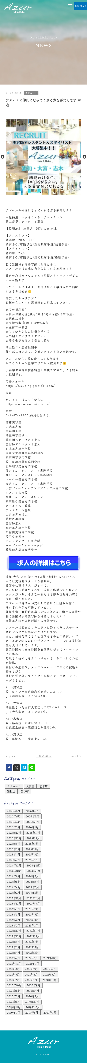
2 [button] (47, 193)
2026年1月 (32, 827)
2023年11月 (33, 898)
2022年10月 (14, 936)
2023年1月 (31, 925)
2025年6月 (13, 849)
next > (76, 756)
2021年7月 (31, 969)
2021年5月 (13, 974)
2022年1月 (31, 958)
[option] (43, 157)
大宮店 (30, 786)
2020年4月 (32, 991)
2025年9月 (33, 838)
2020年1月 (13, 1002)
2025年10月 (14, 838)
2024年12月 (14, 865)
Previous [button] (2, 157)
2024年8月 (13, 876)
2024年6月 (13, 882)
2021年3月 (49, 974)
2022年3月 (32, 953)
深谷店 (24, 791)
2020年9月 (33, 985)
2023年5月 (32, 914)
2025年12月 (14, 833)
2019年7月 (50, 1012)
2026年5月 (32, 816)
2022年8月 (13, 942)
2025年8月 (13, 844)
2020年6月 (13, 991)
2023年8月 (13, 909)
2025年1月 (31, 860)
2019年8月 (31, 1012)
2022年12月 (14, 931)
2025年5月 (32, 849)
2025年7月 (31, 844)
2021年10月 (14, 963)
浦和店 (11, 791)
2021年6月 (49, 969)
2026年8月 (13, 811)
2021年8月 (13, 969)
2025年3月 (32, 854)
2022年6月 (13, 947)
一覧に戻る (44, 756)
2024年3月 (32, 887)
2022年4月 (13, 953)
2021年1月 (31, 980)
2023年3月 (32, 920)
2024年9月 (33, 871)
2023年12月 (14, 898)
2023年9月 (33, 903)
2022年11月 (33, 931)
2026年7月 (32, 811)
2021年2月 (13, 980)
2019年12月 (32, 1002)
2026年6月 (13, 816)
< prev (11, 756)
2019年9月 (13, 1012)
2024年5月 (32, 882)
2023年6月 (13, 914)
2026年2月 (13, 827)
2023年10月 (14, 903)
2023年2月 (13, 925)
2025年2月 (13, 860)
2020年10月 (14, 985)
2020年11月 (49, 980)
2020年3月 (13, 996)
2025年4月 (13, 854)
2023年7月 (31, 909)
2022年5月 (32, 947)
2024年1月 (32, 893)
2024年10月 (14, 871)
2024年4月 (13, 887)
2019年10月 (33, 1007)
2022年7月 (31, 942)
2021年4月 (31, 974)
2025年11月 (33, 833)
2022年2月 (13, 958)
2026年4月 (13, 822)
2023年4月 (13, 920)
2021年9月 (32, 963)
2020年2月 (32, 996)
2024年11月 (34, 865)
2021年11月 (50, 958)
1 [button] (40, 193)
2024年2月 (13, 893)
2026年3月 (32, 822)
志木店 (43, 786)
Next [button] (84, 157)
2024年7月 (32, 876)
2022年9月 (33, 936)
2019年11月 (13, 1007)
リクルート (14, 786)
